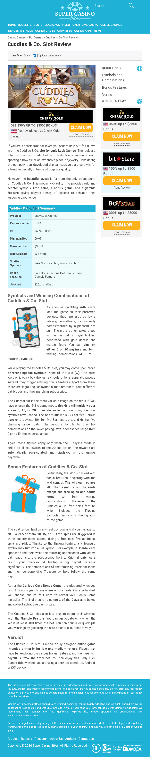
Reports (26, 739)
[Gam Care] (107, 748)
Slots (38, 24)
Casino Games (45, 30)
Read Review (81, 134)
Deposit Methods (20, 30)
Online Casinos (111, 24)
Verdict (107, 95)
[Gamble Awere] (117, 748)
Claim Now (81, 127)
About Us (56, 739)
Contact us (86, 739)
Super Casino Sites (46, 745)
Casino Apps (83, 30)
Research (41, 739)
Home (12, 24)
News (98, 30)
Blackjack (52, 24)
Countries (64, 30)
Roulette (25, 24)
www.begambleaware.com (23, 715)
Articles (13, 739)
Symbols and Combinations (113, 77)
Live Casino (90, 24)
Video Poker (71, 24)
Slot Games (35, 37)
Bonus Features (114, 87)
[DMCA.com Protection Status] (132, 748)
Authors (70, 739)
